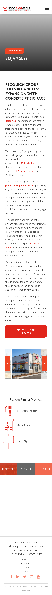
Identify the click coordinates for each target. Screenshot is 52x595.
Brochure (27, 559)
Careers (27, 567)
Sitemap (27, 571)
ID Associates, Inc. (24, 171)
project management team (19, 185)
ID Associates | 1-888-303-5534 (27, 550)
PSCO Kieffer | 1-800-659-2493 (27, 554)
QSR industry (27, 163)
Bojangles (10, 120)
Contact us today (25, 515)
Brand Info (26, 563)
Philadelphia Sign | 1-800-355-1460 (26, 546)
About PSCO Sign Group (26, 542)
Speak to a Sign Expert (26, 331)
